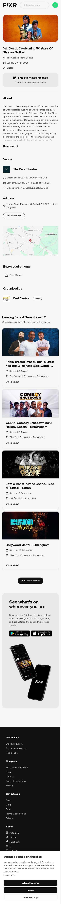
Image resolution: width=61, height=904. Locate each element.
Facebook (14, 842)
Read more (9, 146)
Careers (10, 776)
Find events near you (16, 748)
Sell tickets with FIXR (17, 767)
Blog (8, 772)
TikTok (12, 837)
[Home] (10, 5)
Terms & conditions (16, 781)
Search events (33, 5)
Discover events (14, 743)
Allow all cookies (30, 883)
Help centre (12, 752)
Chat (8, 800)
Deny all (30, 890)
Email (8, 809)
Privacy (9, 785)
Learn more (9, 875)
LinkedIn (13, 851)
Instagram (14, 833)
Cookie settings (30, 897)
